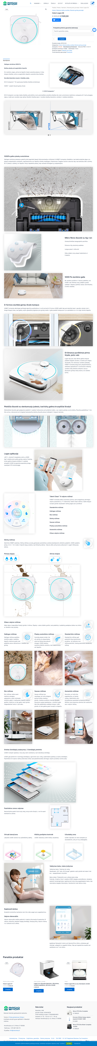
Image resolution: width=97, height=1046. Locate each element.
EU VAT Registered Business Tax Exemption (75, 1038)
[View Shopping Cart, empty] (92, 3)
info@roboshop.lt (15, 1030)
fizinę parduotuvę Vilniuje (16, 1017)
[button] (30, 3)
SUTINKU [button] (69, 1043)
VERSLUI (45, 3)
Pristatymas (21, 1038)
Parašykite (69, 52)
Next (94, 125)
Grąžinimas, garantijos (32, 1038)
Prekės (59, 7)
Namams (64, 7)
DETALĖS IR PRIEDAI (71, 3)
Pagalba (57, 20)
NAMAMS (37, 3)
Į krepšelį (61, 39)
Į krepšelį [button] (8, 993)
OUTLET (60, 3)
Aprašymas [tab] (6, 60)
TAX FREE (58, 1038)
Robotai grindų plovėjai (73, 7)
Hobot (54, 10)
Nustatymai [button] (77, 1043)
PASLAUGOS (84, 3)
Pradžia (54, 7)
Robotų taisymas (45, 1038)
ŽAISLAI (53, 3)
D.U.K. (53, 1038)
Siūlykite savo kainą (67, 50)
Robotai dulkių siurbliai (62, 10)
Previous (2, 125)
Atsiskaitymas (13, 1038)
